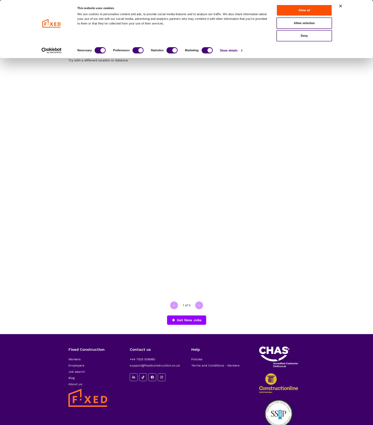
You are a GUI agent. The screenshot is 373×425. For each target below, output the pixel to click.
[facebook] (152, 377)
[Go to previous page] (174, 305)
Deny (304, 35)
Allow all (304, 10)
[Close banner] (340, 6)
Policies (196, 359)
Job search (76, 372)
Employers (76, 365)
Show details (229, 50)
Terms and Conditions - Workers (215, 365)
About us (75, 384)
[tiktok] (143, 377)
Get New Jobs (189, 320)
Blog (71, 378)
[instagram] (162, 377)
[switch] (138, 50)
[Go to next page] (199, 305)
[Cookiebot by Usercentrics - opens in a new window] (52, 50)
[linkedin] (134, 377)
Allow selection (304, 23)
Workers (74, 359)
